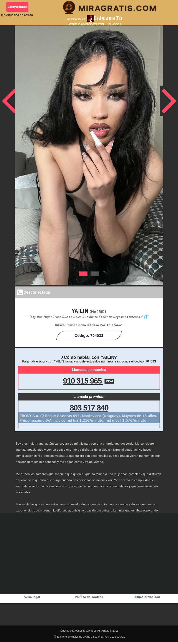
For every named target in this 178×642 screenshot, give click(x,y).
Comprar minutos (17, 6)
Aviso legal (32, 597)
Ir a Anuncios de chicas (17, 15)
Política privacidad (146, 597)
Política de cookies (89, 597)
